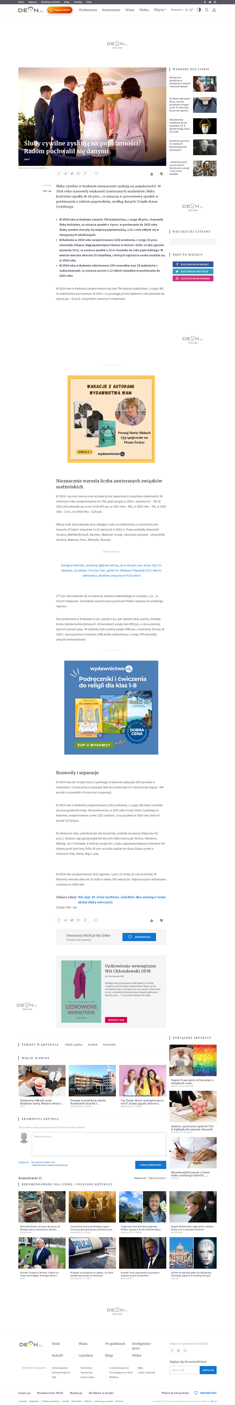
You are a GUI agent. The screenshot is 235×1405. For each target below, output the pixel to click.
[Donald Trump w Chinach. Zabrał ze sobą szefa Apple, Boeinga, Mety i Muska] (42, 1253)
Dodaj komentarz (150, 1164)
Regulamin (34, 1401)
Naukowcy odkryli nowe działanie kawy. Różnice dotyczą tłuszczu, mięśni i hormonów (41, 1103)
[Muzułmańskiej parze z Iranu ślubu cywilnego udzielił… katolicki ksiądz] (193, 1152)
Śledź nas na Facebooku (195, 264)
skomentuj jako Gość (45, 1162)
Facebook (204, 2)
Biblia (21, 2)
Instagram (215, 2)
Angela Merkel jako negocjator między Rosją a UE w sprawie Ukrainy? (192, 1228)
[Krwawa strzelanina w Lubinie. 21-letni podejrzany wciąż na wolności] (92, 1253)
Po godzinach (115, 1344)
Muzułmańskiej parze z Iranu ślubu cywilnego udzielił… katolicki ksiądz (190, 1175)
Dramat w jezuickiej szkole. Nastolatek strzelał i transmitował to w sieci (88, 1103)
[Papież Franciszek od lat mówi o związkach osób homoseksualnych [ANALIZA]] (193, 1060)
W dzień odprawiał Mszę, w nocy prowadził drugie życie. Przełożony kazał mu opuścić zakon (179, 106)
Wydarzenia (88, 10)
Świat (27, 159)
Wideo (144, 10)
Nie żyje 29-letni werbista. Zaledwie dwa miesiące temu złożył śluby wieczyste (122, 899)
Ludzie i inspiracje (146, 1372)
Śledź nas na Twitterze (194, 271)
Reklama (88, 1401)
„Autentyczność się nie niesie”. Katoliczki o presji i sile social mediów (179, 167)
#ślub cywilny (74, 1044)
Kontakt (65, 1401)
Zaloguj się (23, 1162)
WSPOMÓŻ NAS (208, 1392)
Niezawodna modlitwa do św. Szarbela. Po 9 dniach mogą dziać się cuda (179, 125)
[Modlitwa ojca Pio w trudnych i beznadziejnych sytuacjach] (205, 147)
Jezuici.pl (24, 1393)
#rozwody (109, 1044)
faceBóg (78, 2)
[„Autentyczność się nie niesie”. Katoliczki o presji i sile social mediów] (205, 168)
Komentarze (111, 10)
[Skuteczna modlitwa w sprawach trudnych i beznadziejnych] (205, 84)
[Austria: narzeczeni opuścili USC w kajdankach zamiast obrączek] (193, 1106)
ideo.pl (214, 1401)
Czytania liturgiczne (119, 1367)
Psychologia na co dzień (121, 1372)
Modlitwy (113, 1377)
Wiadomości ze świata (81, 1106)
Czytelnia (86, 1355)
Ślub (54, 1377)
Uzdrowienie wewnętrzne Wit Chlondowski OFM (130, 969)
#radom (93, 1044)
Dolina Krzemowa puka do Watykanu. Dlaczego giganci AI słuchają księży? (191, 1274)
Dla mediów (76, 1401)
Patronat (119, 1401)
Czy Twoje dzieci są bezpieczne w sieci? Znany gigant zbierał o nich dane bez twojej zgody (142, 1103)
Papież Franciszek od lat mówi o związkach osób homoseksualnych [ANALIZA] (192, 1083)
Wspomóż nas (142, 937)
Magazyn (32, 2)
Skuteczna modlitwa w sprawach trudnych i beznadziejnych (179, 82)
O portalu (22, 1401)
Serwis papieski (59, 1367)
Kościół (175, 1178)
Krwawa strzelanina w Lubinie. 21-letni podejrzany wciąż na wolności (91, 1274)
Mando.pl (76, 1393)
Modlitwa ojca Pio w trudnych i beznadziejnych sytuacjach (179, 145)
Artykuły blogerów (61, 1372)
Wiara (129, 10)
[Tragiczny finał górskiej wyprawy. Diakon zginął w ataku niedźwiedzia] (142, 1207)
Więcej (159, 10)
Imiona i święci (87, 1377)
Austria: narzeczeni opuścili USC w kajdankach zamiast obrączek (192, 1128)
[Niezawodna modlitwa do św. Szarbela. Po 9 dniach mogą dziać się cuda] (205, 126)
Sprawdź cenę (116, 1019)
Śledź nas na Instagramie (195, 278)
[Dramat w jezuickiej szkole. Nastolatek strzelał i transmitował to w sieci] (92, 1080)
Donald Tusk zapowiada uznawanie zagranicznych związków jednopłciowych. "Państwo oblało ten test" (141, 1277)
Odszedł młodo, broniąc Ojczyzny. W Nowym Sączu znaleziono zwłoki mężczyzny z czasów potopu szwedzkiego (40, 1231)
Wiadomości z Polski (80, 1232)
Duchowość (86, 1367)
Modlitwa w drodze (50, 2)
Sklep (89, 2)
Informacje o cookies (104, 1401)
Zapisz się (208, 1370)
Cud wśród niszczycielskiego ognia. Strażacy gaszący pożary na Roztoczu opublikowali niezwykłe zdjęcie (91, 1229)
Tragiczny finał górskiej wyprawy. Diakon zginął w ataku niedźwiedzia (141, 1228)
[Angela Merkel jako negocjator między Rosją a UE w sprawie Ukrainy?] (193, 1207)
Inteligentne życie (141, 1346)
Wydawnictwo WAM (50, 1393)
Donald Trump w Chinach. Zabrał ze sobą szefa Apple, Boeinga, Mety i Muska (39, 1275)
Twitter (210, 2)
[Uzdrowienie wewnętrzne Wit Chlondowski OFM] (81, 991)
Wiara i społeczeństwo (182, 1086)
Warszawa (176, 10)
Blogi (66, 2)
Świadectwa (87, 1372)
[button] (199, 9)
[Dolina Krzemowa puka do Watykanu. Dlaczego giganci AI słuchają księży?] (193, 1253)
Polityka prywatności (50, 1401)
